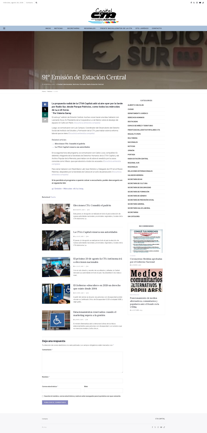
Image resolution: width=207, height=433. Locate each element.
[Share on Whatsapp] (45, 114)
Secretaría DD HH (135, 179)
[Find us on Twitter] (194, 2)
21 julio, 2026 (78, 266)
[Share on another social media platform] (45, 120)
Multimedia (132, 138)
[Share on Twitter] (45, 109)
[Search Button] (36, 2)
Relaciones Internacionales (140, 171)
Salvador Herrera (135, 175)
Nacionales (133, 142)
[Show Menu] (4, 28)
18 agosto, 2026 (79, 210)
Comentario (47, 350)
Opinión (131, 150)
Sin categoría (134, 216)
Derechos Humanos (136, 117)
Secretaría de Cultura (137, 183)
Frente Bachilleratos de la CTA (116, 28)
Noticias (58, 28)
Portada (83, 84)
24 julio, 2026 (78, 236)
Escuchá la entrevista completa (87, 123)
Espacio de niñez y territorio (140, 126)
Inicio (48, 28)
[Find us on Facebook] (191, 2)
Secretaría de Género (137, 196)
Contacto (29, 2)
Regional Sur (133, 163)
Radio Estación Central (95, 84)
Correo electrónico (50, 386)
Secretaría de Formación (138, 192)
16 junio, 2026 (78, 293)
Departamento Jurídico (138, 113)
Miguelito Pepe (134, 134)
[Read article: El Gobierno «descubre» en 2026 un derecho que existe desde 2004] (56, 294)
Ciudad (60, 84)
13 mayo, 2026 (78, 319)
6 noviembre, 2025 (48, 84)
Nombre (46, 377)
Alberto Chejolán (136, 105)
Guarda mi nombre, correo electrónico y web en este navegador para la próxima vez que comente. (82, 396)
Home (44, 91)
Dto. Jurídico (142, 28)
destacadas (67, 84)
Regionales (89, 28)
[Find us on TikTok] (203, 2)
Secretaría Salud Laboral (139, 208)
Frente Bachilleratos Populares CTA (144, 130)
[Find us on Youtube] (200, 2)
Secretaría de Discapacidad (139, 187)
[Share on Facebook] (45, 104)
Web (86, 386)
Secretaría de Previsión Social (141, 200)
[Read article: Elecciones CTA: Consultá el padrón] (56, 214)
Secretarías (73, 28)
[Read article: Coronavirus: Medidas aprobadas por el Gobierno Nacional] (146, 241)
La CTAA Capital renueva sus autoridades (72, 147)
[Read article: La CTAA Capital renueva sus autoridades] (56, 240)
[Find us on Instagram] (197, 2)
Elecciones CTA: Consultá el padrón (70, 144)
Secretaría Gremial (136, 204)
